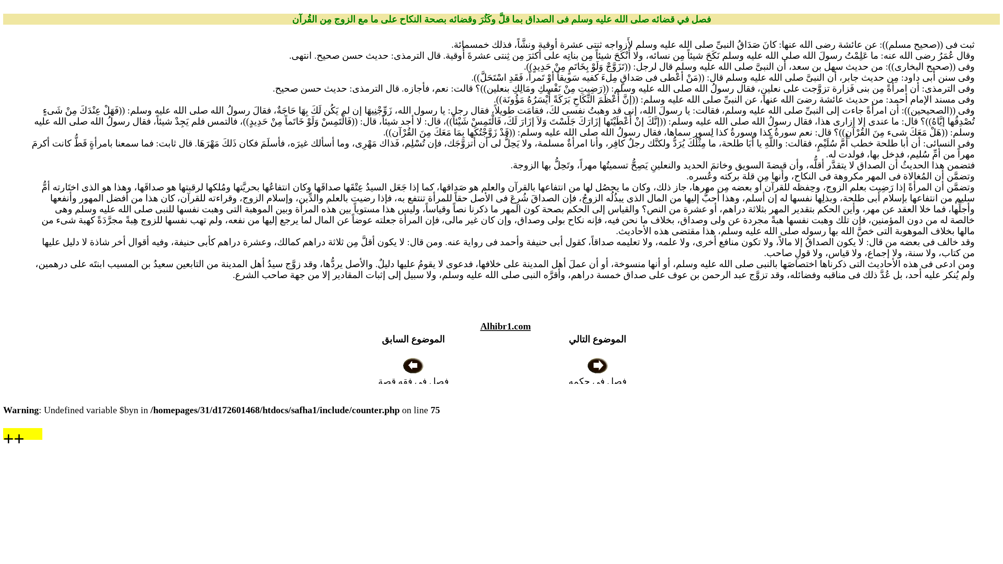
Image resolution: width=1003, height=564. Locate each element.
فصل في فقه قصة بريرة (413, 387)
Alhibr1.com (505, 326)
